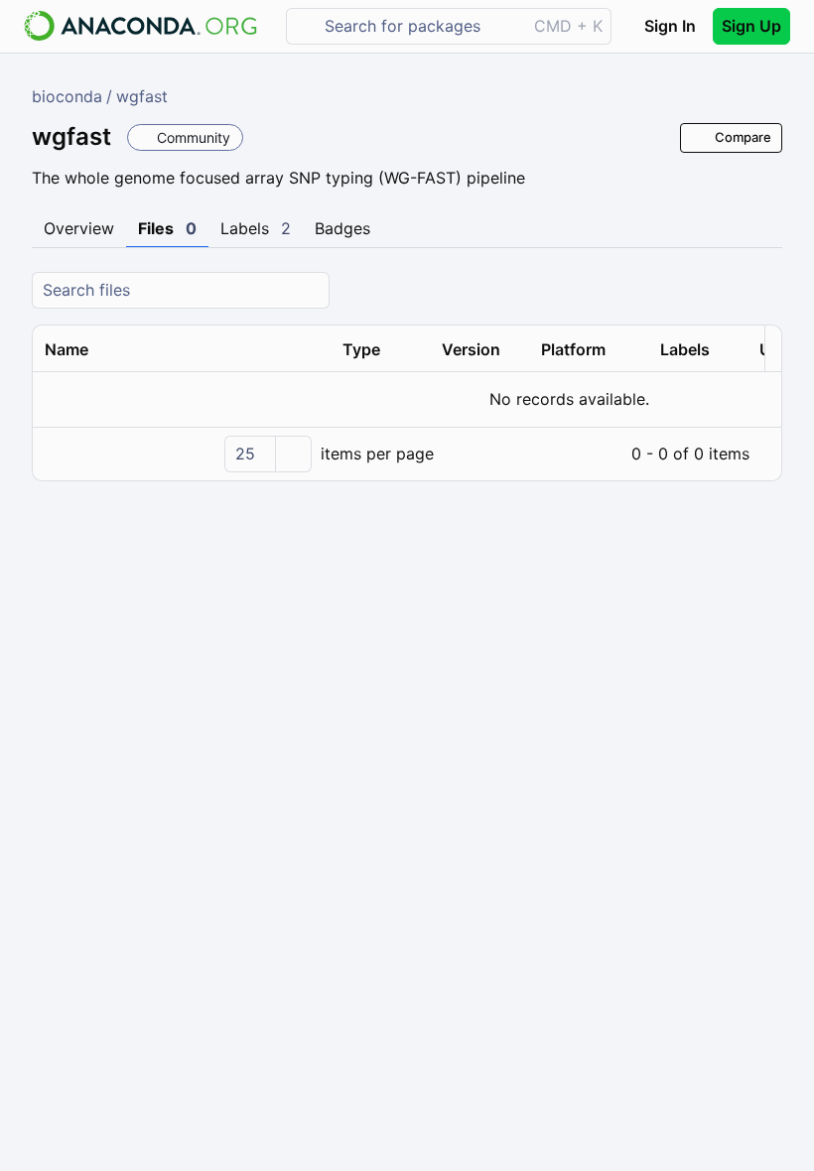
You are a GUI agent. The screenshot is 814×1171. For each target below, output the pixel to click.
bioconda (67, 96)
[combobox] (420, 26)
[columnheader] (182, 349)
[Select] (293, 454)
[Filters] (764, 290)
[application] (407, 453)
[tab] (79, 229)
